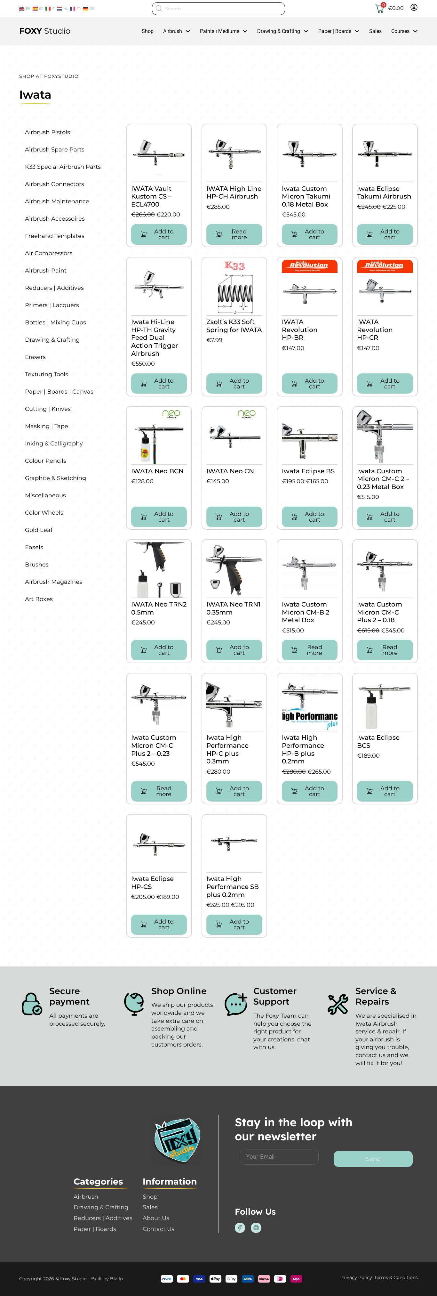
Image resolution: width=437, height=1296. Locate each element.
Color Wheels (44, 512)
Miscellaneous (45, 495)
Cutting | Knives (48, 408)
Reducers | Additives (54, 287)
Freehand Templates (54, 236)
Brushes (37, 564)
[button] (159, 234)
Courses (400, 31)
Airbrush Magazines (53, 581)
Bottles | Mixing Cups (55, 322)
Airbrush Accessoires (55, 218)
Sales (375, 31)
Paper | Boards (334, 31)
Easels (34, 547)
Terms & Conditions (396, 1277)
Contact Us (158, 1229)
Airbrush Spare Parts (54, 149)
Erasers (35, 357)
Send (373, 1158)
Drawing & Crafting (278, 31)
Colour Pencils (45, 460)
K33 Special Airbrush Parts (63, 166)
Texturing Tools (46, 374)
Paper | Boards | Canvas (59, 391)
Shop (148, 31)
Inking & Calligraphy (54, 443)
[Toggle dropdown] (187, 31)
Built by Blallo (107, 1278)
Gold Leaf (38, 530)
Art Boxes (39, 599)
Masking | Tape (46, 426)
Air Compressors (48, 253)
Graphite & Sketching (55, 478)
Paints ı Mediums (219, 31)
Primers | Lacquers (52, 305)
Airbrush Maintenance (57, 201)
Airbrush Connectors (54, 184)
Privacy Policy (356, 1277)
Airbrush (172, 31)
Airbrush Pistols (47, 132)
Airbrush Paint (46, 270)
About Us (156, 1218)
